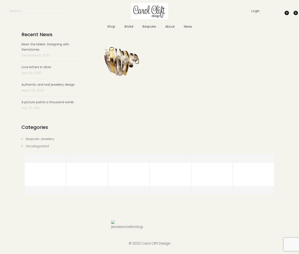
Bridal (129, 26)
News (188, 26)
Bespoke (149, 26)
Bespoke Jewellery (40, 139)
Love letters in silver (36, 67)
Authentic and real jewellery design (48, 84)
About (170, 26)
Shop (111, 26)
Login (255, 11)
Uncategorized (37, 146)
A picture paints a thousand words (47, 102)
